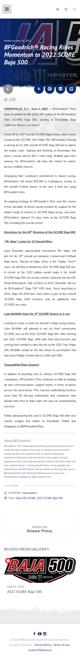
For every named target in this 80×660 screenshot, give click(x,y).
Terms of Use (61, 645)
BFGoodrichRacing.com (39, 473)
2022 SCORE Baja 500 (50, 498)
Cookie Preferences (40, 650)
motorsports (30, 493)
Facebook (9, 476)
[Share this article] (71, 89)
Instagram (24, 476)
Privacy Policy (43, 645)
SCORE (32, 498)
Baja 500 (21, 498)
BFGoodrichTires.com (15, 473)
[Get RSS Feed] (39, 89)
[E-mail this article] (60, 89)
